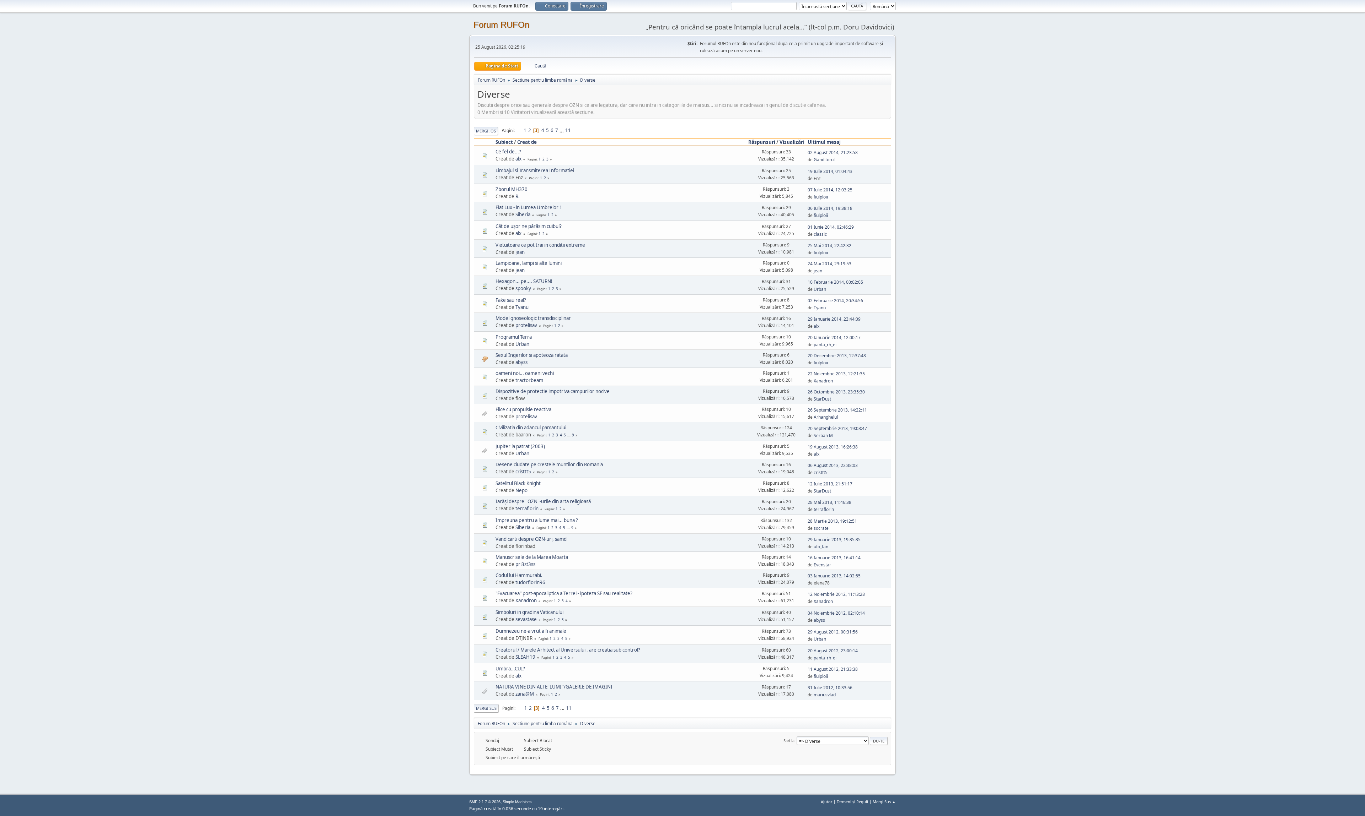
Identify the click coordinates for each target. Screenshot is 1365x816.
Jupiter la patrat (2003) (520, 446)
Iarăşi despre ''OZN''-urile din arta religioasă (543, 501)
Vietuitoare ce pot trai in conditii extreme (540, 245)
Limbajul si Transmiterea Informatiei (535, 170)
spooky (523, 288)
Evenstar (822, 565)
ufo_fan (821, 547)
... (562, 130)
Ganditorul (824, 160)
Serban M (823, 436)
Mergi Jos (486, 131)
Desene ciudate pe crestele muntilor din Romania (549, 464)
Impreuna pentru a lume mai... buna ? (537, 520)
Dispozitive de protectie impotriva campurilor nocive (553, 391)
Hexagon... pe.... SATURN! (524, 281)
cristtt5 (523, 471)
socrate (821, 528)
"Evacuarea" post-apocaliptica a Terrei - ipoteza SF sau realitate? (564, 593)
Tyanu (522, 307)
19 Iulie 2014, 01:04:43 (830, 171)
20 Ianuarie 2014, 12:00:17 (834, 337)
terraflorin (527, 508)
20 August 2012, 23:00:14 (833, 651)
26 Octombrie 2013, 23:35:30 (836, 392)
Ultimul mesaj (824, 142)
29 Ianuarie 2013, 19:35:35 (834, 540)
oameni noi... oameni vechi (525, 373)
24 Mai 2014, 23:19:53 (829, 264)
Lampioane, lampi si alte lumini (529, 263)
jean (520, 252)
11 (568, 130)
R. (517, 196)
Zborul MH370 (512, 189)
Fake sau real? (511, 300)
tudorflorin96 (530, 582)
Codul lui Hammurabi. (519, 575)
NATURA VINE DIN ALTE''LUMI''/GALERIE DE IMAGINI (554, 687)
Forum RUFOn (501, 24)
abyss (521, 362)
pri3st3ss (525, 564)
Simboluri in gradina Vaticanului (529, 612)
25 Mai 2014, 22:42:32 (829, 246)
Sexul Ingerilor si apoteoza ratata (532, 355)
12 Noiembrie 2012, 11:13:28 (836, 594)
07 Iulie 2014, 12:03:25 (830, 190)
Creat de (527, 142)
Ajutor (826, 801)
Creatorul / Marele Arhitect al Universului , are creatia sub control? (568, 650)
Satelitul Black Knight (518, 483)
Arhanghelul (826, 417)
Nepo (521, 490)
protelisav (526, 325)
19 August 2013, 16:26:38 (833, 447)
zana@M (524, 694)
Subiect (504, 142)
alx (518, 159)
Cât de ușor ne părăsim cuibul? (529, 226)
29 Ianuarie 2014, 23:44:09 (834, 319)
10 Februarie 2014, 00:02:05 (835, 282)
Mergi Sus (486, 708)
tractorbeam (529, 380)
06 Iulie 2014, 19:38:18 (830, 208)
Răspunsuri (761, 142)
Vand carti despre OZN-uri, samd (531, 539)
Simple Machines (517, 802)
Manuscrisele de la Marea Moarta (532, 557)
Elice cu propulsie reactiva (523, 409)
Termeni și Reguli (852, 801)
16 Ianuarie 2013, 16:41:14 (834, 558)
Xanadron (823, 381)
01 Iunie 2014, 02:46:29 (831, 227)
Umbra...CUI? (510, 668)
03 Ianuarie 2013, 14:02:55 (834, 576)
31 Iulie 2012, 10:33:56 (830, 688)
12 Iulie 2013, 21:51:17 (830, 484)
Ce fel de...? (508, 151)
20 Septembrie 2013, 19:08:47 (837, 428)
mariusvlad (825, 695)
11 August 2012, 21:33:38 (833, 669)
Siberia (522, 214)
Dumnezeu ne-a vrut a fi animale (531, 631)
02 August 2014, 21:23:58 (833, 152)
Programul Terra (514, 337)
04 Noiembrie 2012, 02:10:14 (836, 613)
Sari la (788, 740)
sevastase (526, 619)
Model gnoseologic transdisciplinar (533, 318)
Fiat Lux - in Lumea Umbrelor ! (528, 207)
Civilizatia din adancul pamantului (531, 427)
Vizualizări (792, 142)
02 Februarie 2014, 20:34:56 (835, 301)
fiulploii (821, 197)
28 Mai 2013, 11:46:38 (829, 502)
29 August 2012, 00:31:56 (833, 632)
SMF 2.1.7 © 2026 (484, 802)
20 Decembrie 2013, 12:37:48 (837, 356)
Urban (820, 289)
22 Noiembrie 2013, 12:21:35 (836, 374)
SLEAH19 (525, 657)
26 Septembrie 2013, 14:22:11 (837, 410)
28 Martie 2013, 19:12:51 (832, 521)
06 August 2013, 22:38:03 (833, 465)
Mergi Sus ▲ (884, 801)
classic (820, 234)
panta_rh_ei (825, 345)
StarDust (822, 399)
